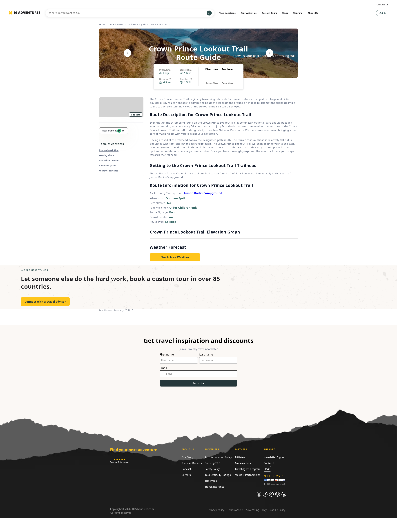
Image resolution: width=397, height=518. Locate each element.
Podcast (186, 469)
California (132, 24)
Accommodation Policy (218, 457)
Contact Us (270, 463)
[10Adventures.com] (24, 13)
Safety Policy (212, 469)
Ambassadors (243, 463)
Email (163, 368)
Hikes (102, 24)
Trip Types (211, 480)
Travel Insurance (214, 486)
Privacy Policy (216, 510)
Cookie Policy (277, 510)
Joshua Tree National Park (155, 24)
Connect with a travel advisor (45, 301)
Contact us (382, 4)
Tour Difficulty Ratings (218, 475)
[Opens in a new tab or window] (259, 494)
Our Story (187, 457)
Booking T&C (212, 463)
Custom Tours (269, 12)
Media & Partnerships (247, 475)
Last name (206, 354)
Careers (186, 475)
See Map (135, 114)
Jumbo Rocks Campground (203, 193)
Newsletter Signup (274, 457)
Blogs (285, 12)
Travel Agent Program (248, 469)
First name (167, 354)
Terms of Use (235, 510)
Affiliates (240, 457)
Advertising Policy (256, 510)
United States (116, 24)
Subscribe (199, 383)
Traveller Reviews (192, 463)
